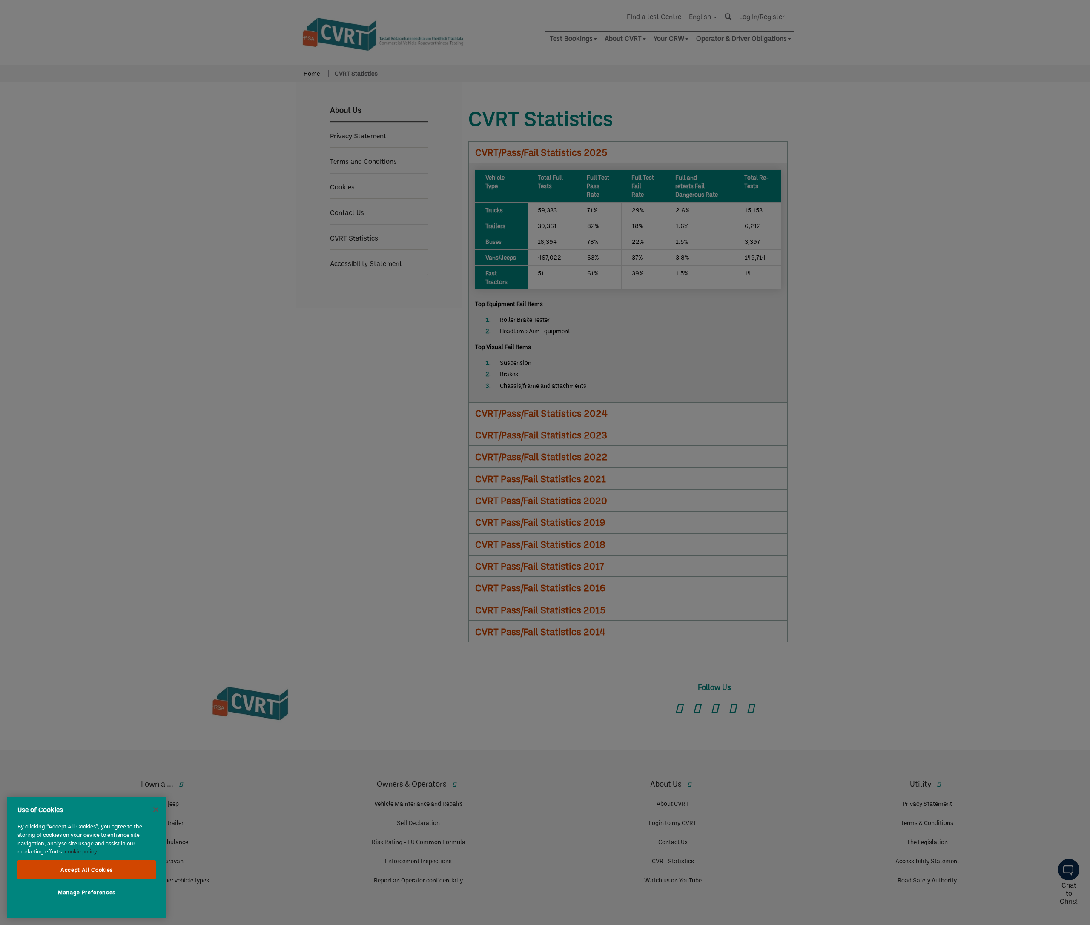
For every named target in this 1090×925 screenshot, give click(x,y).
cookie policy (81, 851)
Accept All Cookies (86, 869)
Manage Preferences (86, 892)
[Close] (155, 809)
